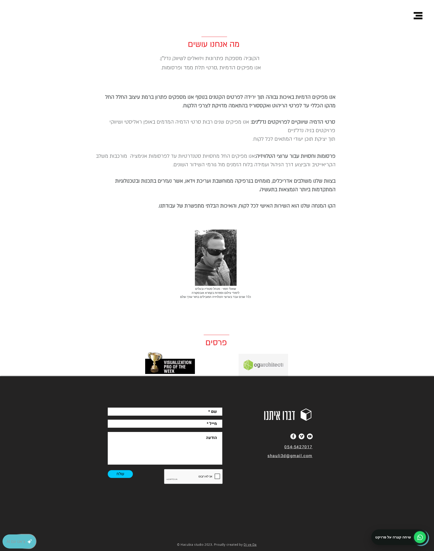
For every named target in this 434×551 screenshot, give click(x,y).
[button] (418, 15)
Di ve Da (250, 544)
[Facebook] (293, 436)
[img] (216, 257)
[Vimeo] (301, 436)
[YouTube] (310, 436)
